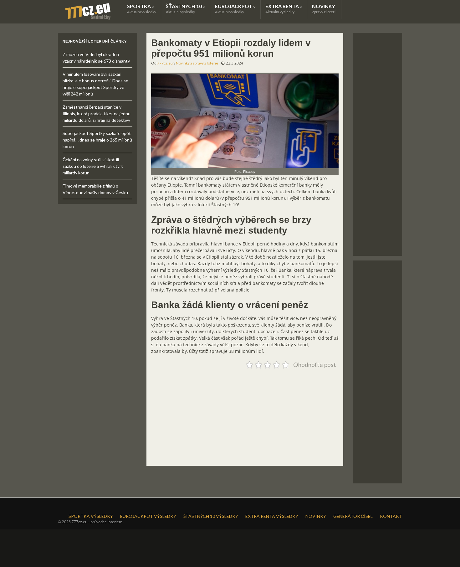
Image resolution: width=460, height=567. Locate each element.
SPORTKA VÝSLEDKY (91, 516)
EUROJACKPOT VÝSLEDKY (148, 516)
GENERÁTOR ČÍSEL (353, 516)
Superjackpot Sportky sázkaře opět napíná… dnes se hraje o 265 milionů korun (97, 140)
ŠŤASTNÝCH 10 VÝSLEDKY (210, 516)
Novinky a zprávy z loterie (197, 63)
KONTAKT (391, 516)
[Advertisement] (245, 415)
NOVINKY (324, 8)
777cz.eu (165, 63)
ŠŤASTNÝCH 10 (184, 8)
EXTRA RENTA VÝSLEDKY (271, 516)
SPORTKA (141, 8)
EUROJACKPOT (234, 8)
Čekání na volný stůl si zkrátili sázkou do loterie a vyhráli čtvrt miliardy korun (93, 166)
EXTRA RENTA (282, 8)
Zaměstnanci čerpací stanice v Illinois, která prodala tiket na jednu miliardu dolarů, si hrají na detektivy (96, 113)
